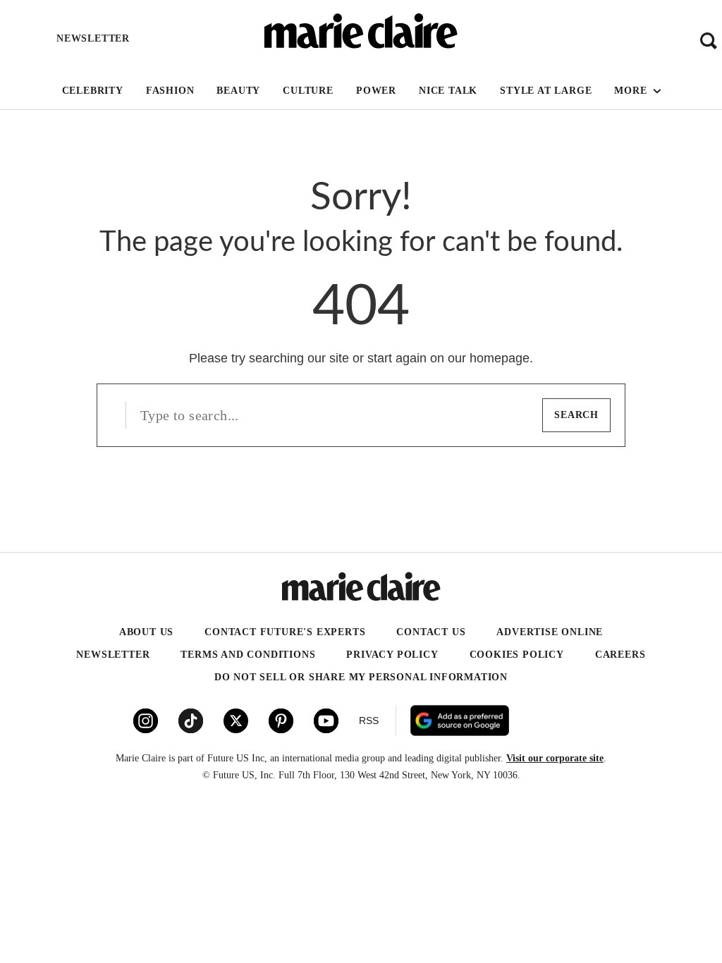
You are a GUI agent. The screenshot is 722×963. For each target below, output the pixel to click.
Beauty (238, 90)
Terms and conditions (247, 654)
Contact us (430, 632)
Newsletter (112, 654)
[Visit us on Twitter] (236, 721)
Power (376, 90)
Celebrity (92, 90)
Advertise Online (549, 632)
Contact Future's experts (284, 632)
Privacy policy (392, 654)
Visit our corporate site (555, 758)
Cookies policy (517, 654)
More (632, 90)
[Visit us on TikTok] (190, 721)
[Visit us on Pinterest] (281, 721)
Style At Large (546, 90)
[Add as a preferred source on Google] (514, 720)
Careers (620, 654)
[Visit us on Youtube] (326, 721)
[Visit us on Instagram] (145, 721)
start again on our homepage (448, 358)
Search (576, 415)
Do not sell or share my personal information (361, 677)
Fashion (170, 90)
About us (146, 632)
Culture (308, 90)
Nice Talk (448, 90)
